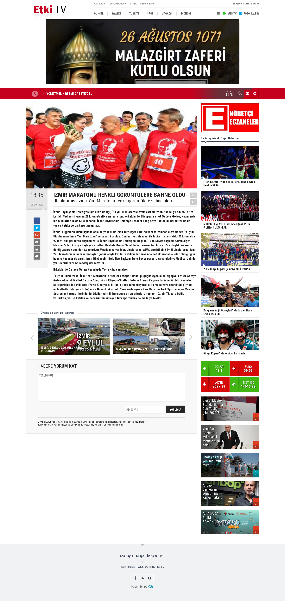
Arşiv (134, 3)
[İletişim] (247, 93)
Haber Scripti (139, 586)
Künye (140, 556)
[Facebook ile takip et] (135, 578)
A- (193, 202)
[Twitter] (37, 228)
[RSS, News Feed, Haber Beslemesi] (142, 578)
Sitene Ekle (148, 3)
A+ (193, 195)
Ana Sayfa (99, 3)
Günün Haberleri (118, 3)
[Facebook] (37, 221)
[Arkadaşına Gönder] (37, 242)
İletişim (152, 556)
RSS (162, 556)
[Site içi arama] (255, 93)
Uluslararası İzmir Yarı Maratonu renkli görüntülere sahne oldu (112, 200)
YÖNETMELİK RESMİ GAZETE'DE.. (69, 93)
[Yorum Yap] (37, 256)
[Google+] (37, 235)
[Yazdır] (37, 249)
